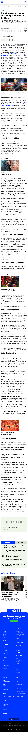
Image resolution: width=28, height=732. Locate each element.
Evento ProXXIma (6, 665)
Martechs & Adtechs (19, 647)
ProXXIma (4, 640)
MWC (4, 660)
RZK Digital (18, 670)
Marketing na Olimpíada (20, 634)
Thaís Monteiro (4, 35)
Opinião (4, 638)
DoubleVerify (18, 672)
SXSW (4, 659)
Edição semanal (18, 688)
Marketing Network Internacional (6, 705)
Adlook (17, 673)
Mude (17, 669)
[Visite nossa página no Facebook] (8, 729)
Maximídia (4, 666)
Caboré (4, 669)
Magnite (17, 666)
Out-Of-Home (18, 645)
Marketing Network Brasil (7, 689)
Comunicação (5, 632)
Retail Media (18, 642)
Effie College (5, 710)
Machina (17, 663)
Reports (4, 653)
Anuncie (17, 683)
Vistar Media (18, 661)
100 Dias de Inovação (19, 632)
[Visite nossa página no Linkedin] (16, 729)
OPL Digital (18, 655)
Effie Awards (5, 668)
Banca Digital (5, 650)
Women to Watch (19, 690)
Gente (4, 637)
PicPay (17, 658)
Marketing (4, 634)
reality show (14, 527)
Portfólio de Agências (6, 652)
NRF (3, 662)
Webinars (4, 649)
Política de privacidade (20, 684)
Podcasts (4, 645)
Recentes (7, 542)
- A (2, 40)
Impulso (17, 657)
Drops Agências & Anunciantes (19, 636)
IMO (17, 652)
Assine (17, 679)
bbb (9, 527)
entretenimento (7, 529)
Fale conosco (18, 686)
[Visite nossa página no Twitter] (11, 729)
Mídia (5, 6)
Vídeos (4, 647)
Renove (17, 681)
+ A (5, 40)
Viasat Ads (18, 664)
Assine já (14, 621)
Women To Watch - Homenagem (8, 696)
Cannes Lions (5, 657)
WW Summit (5, 663)
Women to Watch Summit (7, 681)
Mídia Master (5, 685)
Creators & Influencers (20, 644)
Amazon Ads (18, 653)
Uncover (17, 668)
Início (2, 6)
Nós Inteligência (19, 660)
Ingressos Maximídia (19, 693)
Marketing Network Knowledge (8, 695)
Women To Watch (6, 642)
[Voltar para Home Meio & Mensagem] (11, 2)
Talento (17, 638)
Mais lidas (20, 542)
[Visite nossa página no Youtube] (19, 729)
